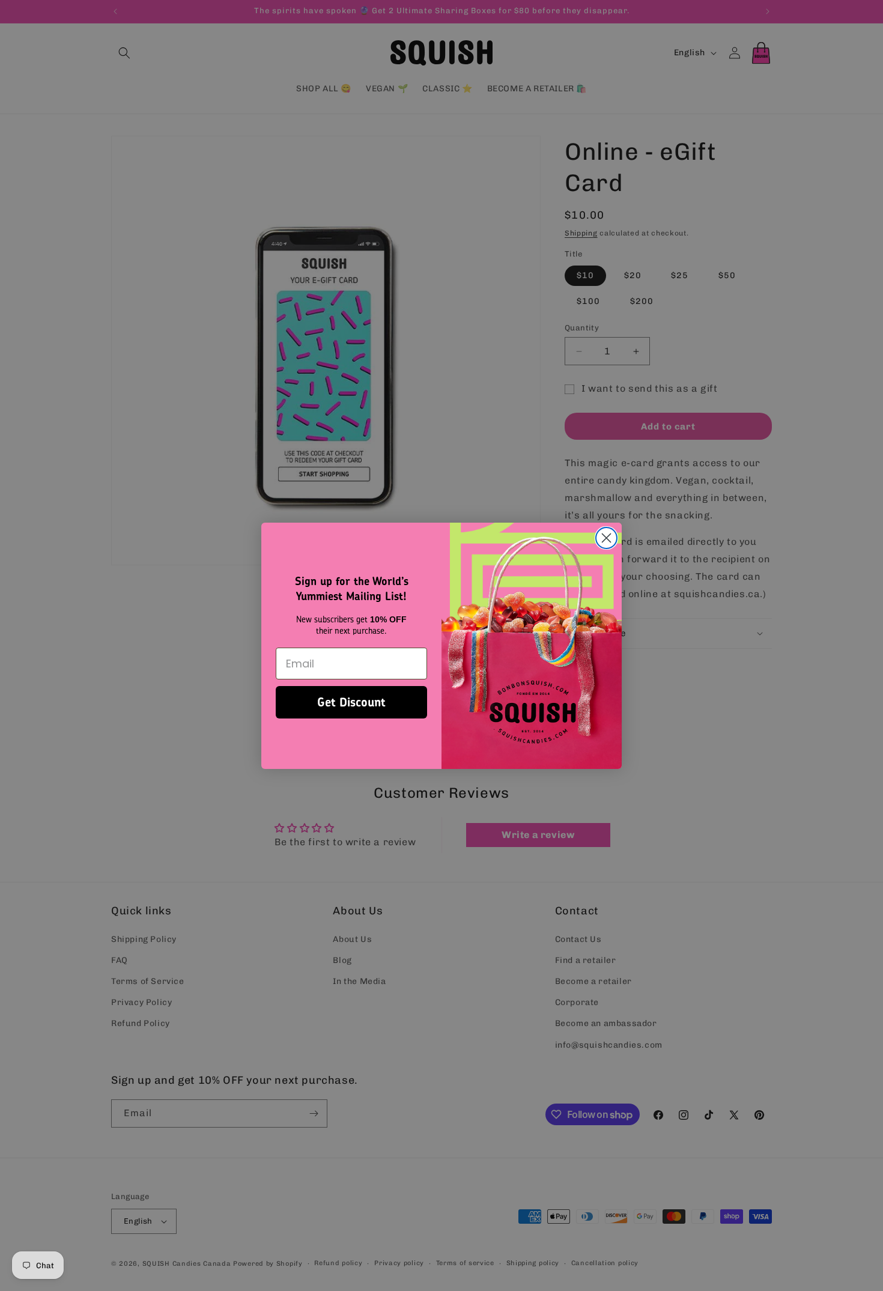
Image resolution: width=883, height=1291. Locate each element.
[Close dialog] (606, 537)
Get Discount (351, 701)
